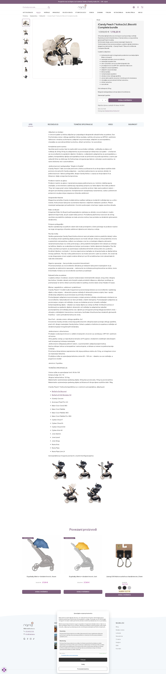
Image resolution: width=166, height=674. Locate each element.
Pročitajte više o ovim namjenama (69, 655)
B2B (117, 645)
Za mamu (100, 12)
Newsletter (119, 636)
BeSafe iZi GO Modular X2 (61, 395)
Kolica (38, 12)
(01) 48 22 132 (30, 631)
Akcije (140, 12)
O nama (118, 639)
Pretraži (48, 7)
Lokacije (118, 633)
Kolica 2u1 (42, 16)
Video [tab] (110, 124)
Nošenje (47, 12)
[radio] (120, 588)
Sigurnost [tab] (132, 124)
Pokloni (108, 12)
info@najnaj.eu (30, 634)
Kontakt (118, 648)
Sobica (91, 12)
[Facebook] (27, 639)
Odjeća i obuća (68, 12)
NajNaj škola (130, 12)
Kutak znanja (118, 12)
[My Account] (138, 7)
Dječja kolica (33, 16)
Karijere (118, 642)
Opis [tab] (30, 124)
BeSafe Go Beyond (59, 391)
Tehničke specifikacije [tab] (83, 124)
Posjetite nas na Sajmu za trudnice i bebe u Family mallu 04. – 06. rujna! (83, 1)
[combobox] (36, 7)
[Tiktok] (34, 639)
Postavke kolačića (83, 669)
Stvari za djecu (80, 12)
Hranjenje (56, 12)
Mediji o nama (120, 630)
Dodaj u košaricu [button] (41, 592)
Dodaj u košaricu (125, 100)
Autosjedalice (28, 12)
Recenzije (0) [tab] (53, 124)
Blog (117, 627)
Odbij (83, 664)
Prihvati (83, 660)
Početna (25, 16)
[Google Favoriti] (24, 639)
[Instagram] (30, 639)
